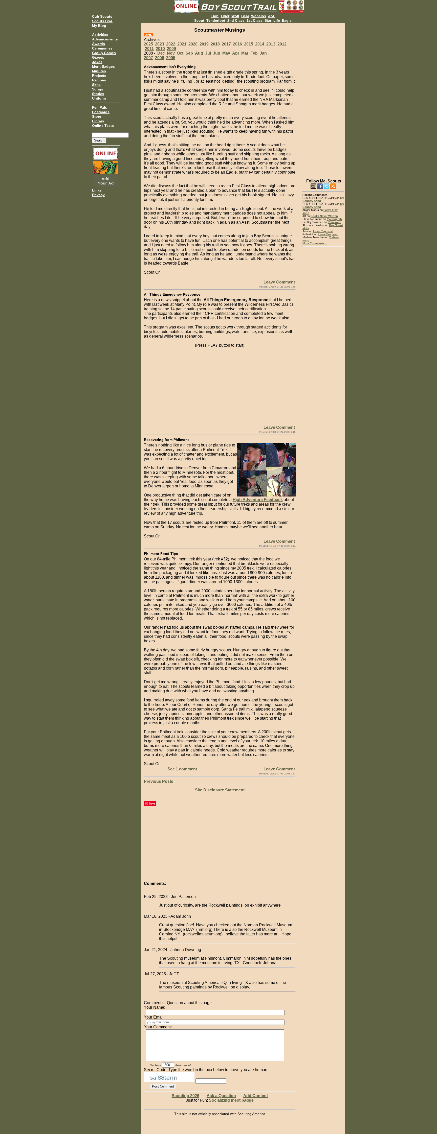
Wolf (235, 16)
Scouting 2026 (185, 1096)
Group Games (104, 53)
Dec (161, 53)
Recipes (99, 80)
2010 (160, 48)
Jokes (97, 62)
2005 (170, 58)
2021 (181, 44)
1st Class (255, 20)
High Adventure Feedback (258, 500)
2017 (226, 44)
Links (97, 190)
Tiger (225, 16)
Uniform (99, 98)
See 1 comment (182, 769)
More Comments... (314, 243)
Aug (199, 53)
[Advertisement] (323, 98)
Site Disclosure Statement (220, 790)
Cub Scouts (102, 16)
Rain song (334, 222)
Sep (189, 53)
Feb (254, 53)
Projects (99, 76)
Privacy (98, 195)
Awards (98, 44)
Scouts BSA (102, 21)
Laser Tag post (323, 231)
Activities (100, 35)
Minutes (99, 71)
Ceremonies (102, 48)
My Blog (99, 25)
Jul (208, 53)
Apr (235, 53)
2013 (270, 44)
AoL (271, 16)
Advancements (105, 39)
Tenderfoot (215, 20)
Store (96, 116)
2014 (259, 44)
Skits (96, 85)
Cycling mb (334, 219)
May (226, 53)
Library (98, 121)
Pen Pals (99, 107)
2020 (193, 44)
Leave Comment (279, 282)
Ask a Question (221, 1096)
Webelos (258, 16)
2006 (159, 58)
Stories (98, 94)
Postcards (101, 112)
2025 (148, 44)
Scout (199, 20)
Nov (171, 53)
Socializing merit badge (231, 1100)
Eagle (287, 20)
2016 (237, 44)
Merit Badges (103, 66)
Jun (216, 53)
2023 (159, 44)
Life (276, 20)
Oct (180, 53)
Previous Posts (158, 781)
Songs (97, 89)
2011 (149, 48)
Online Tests (103, 126)
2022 (170, 44)
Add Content (255, 1096)
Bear (245, 16)
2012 (282, 44)
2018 (215, 44)
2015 (248, 44)
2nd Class (236, 20)
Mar (244, 53)
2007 (148, 58)
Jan (263, 53)
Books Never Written (324, 216)
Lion (215, 16)
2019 (204, 44)
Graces (98, 57)
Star (268, 20)
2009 (171, 48)
